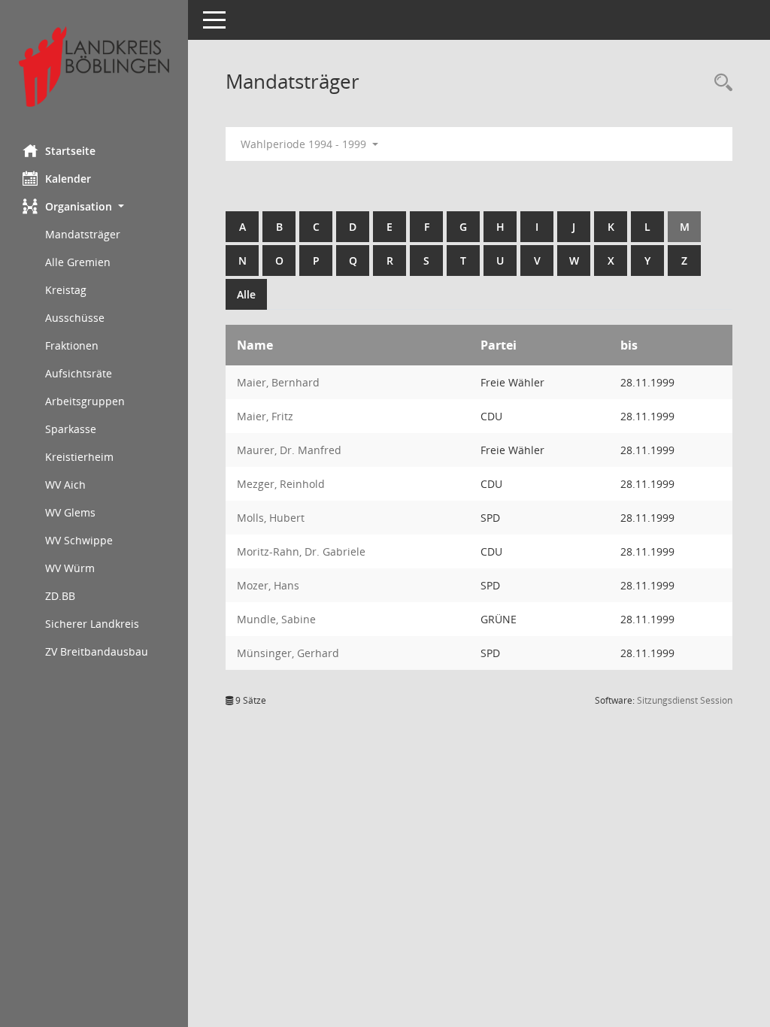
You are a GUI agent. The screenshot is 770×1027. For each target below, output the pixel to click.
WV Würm (70, 568)
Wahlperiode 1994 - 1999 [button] (305, 144)
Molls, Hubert (271, 517)
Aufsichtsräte (78, 373)
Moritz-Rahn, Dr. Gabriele (301, 551)
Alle (246, 294)
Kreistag (65, 290)
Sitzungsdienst (684, 700)
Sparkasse (70, 429)
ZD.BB (60, 596)
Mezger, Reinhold (281, 484)
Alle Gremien (78, 262)
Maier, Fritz (265, 416)
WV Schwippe (79, 540)
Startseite (70, 151)
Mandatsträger (82, 234)
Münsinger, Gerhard (288, 653)
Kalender (68, 178)
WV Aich (65, 484)
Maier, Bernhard (278, 382)
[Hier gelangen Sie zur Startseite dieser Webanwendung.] (94, 66)
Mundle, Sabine (276, 619)
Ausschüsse (75, 318)
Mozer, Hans (268, 585)
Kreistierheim (79, 457)
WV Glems (70, 512)
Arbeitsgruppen (85, 401)
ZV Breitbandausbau (96, 651)
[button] (94, 206)
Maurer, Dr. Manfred (289, 450)
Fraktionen (72, 345)
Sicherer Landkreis (92, 624)
